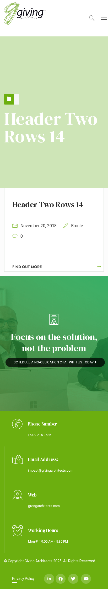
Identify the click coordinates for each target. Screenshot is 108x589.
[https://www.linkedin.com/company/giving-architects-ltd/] (49, 579)
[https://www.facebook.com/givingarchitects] (61, 579)
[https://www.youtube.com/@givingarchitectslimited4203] (86, 579)
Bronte (77, 225)
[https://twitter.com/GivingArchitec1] (73, 579)
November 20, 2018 (38, 225)
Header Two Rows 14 (47, 204)
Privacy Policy (23, 578)
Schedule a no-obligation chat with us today (54, 362)
